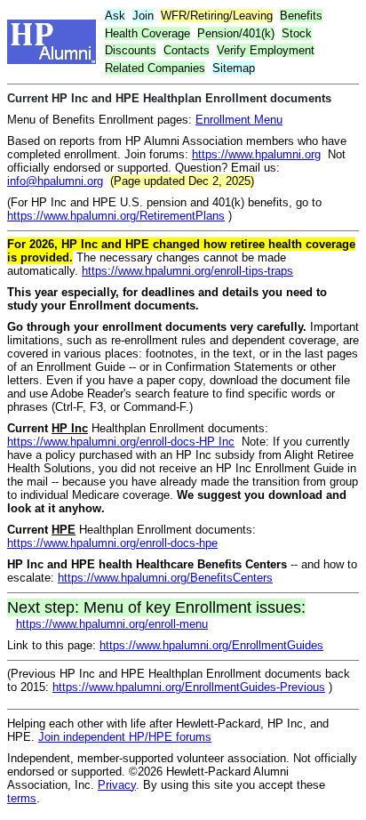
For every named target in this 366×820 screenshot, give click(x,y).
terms (21, 798)
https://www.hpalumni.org (256, 154)
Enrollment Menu (238, 119)
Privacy (117, 785)
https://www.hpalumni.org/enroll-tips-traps (187, 270)
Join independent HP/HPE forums (124, 737)
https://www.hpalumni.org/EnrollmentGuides (211, 645)
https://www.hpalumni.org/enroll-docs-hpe (112, 543)
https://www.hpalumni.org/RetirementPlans (116, 215)
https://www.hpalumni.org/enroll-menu (112, 624)
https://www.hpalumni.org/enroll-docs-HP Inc (121, 441)
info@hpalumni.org (55, 181)
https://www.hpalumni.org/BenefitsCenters (165, 577)
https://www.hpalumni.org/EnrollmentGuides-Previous (188, 687)
